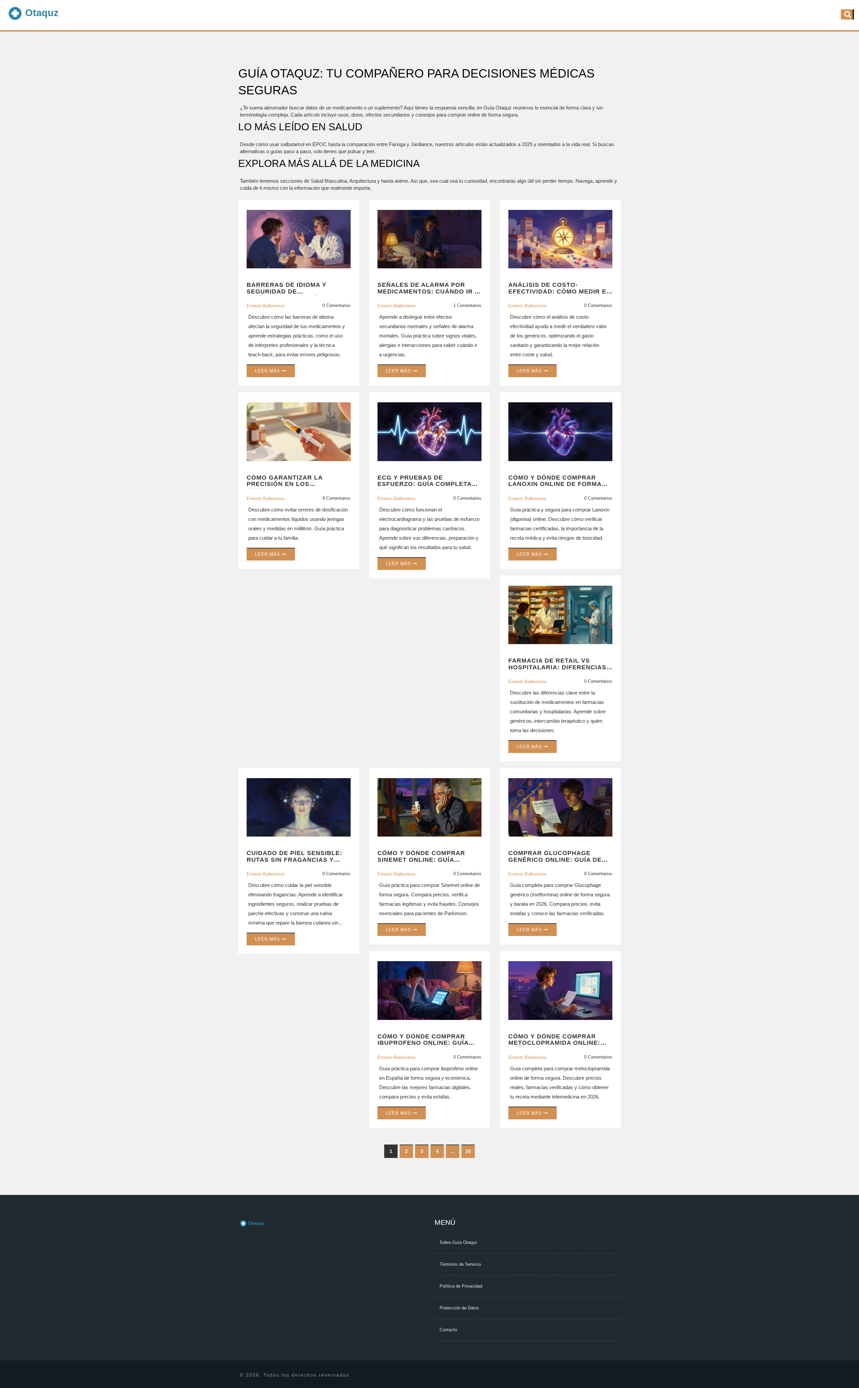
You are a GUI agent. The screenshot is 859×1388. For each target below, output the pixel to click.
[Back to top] (846, 1358)
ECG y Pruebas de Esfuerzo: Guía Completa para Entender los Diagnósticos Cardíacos (424, 481)
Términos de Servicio (460, 1264)
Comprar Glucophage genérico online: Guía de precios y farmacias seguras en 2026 (555, 856)
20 (468, 1151)
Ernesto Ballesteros (266, 305)
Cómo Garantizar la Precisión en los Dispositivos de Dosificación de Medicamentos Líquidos (290, 481)
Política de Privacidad (461, 1286)
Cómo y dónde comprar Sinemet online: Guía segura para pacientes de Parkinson (426, 856)
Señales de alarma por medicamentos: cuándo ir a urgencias (428, 288)
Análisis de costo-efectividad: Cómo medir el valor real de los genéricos (559, 288)
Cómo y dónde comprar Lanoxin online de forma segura (554, 481)
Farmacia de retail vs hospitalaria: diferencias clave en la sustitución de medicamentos (558, 664)
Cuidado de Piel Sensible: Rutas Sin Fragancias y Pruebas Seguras (294, 856)
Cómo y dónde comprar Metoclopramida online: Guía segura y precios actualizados (554, 1040)
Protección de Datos (459, 1307)
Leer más (268, 370)
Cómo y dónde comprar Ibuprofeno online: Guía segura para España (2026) (426, 1040)
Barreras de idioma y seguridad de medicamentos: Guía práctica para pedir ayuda (296, 288)
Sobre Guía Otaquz (458, 1242)
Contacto (448, 1329)
